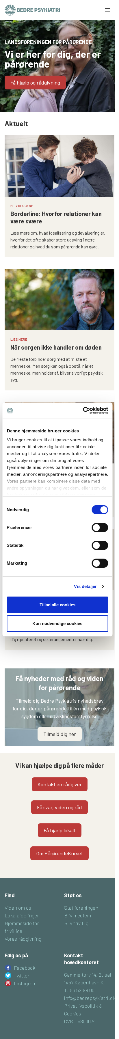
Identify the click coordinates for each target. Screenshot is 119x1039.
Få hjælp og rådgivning (35, 82)
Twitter (21, 975)
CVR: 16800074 (80, 1021)
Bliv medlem (77, 915)
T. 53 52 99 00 (79, 990)
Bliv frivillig (76, 923)
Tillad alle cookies (57, 604)
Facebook (24, 968)
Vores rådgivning (23, 939)
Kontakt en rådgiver (60, 784)
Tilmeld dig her (59, 734)
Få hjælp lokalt (60, 830)
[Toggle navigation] (107, 10)
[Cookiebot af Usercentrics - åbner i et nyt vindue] (82, 410)
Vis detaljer (85, 586)
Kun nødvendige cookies (57, 623)
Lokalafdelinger (22, 915)
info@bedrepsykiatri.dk (90, 998)
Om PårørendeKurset (59, 853)
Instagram (25, 983)
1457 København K (84, 982)
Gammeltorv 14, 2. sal (87, 974)
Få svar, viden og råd (59, 807)
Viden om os (18, 907)
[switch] (100, 527)
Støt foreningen (81, 907)
